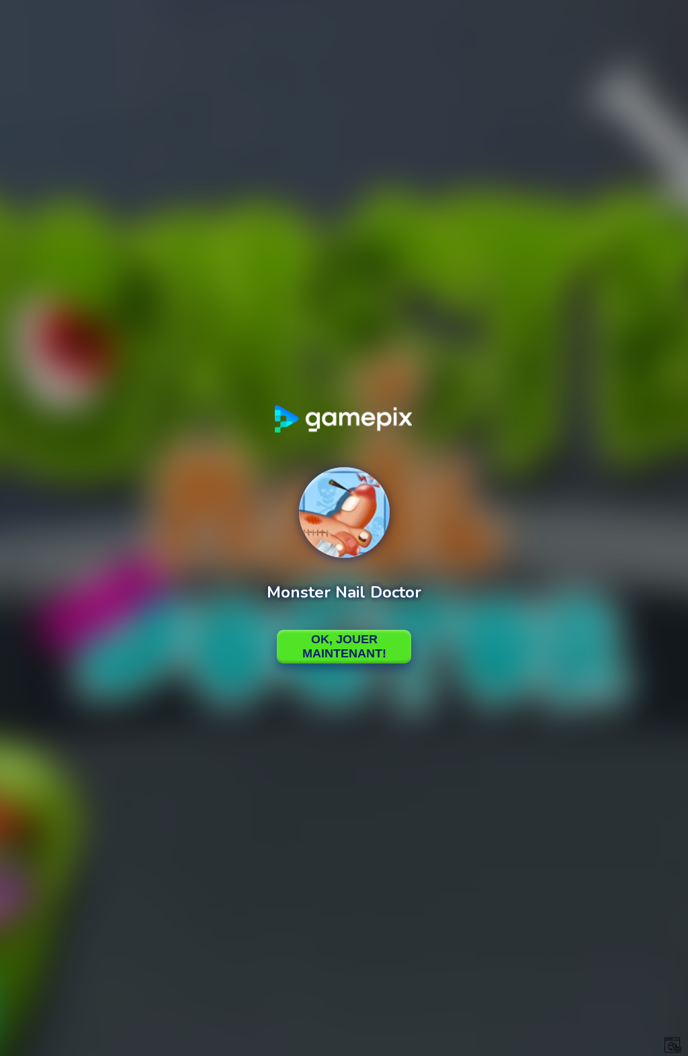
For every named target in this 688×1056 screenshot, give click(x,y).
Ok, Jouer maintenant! (344, 646)
